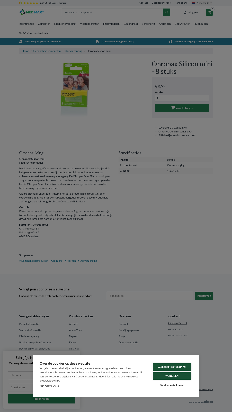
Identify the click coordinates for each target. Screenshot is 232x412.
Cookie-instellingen (172, 385)
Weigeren (172, 376)
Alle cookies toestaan (172, 367)
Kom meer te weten (49, 386)
